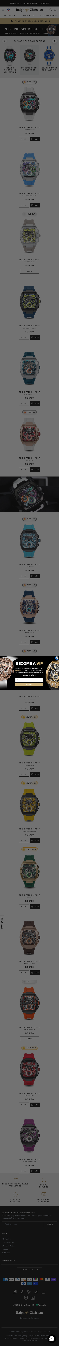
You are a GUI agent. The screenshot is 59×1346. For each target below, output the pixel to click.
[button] (52, 1338)
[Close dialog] (56, 658)
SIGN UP (29, 684)
